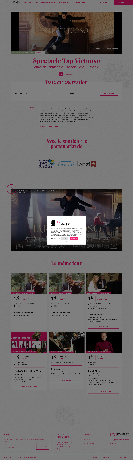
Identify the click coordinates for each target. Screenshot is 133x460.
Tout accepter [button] (74, 238)
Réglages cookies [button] (55, 238)
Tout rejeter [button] (65, 238)
